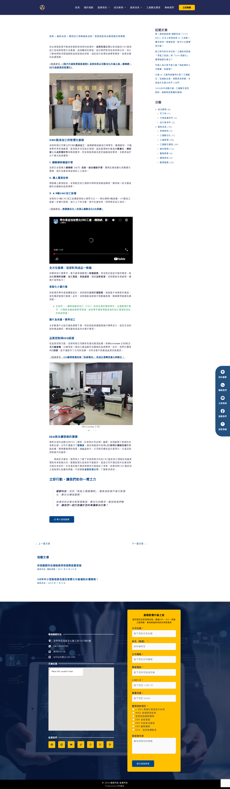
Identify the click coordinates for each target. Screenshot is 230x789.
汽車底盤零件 (166, 118)
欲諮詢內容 (138, 735)
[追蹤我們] (223, 411)
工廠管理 (164, 139)
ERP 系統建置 (142, 719)
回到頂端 (223, 429)
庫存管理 (164, 148)
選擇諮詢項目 (140, 706)
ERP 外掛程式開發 (145, 723)
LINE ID (137, 680)
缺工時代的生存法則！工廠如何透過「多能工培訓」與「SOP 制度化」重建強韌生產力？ (173, 55)
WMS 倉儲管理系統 (145, 712)
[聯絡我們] (223, 385)
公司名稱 (138, 628)
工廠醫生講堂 (166, 144)
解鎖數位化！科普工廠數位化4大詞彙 (82, 208)
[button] (108, 7)
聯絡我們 (223, 390)
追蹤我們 (223, 416)
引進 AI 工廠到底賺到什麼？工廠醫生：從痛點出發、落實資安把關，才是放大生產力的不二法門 (173, 78)
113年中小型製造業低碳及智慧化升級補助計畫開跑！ (68, 579)
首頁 (51, 36)
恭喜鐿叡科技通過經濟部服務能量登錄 (59, 565)
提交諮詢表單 (143, 763)
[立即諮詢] (223, 398)
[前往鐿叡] (223, 372)
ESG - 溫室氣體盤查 (146, 729)
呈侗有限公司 (92, 469)
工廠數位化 (165, 135)
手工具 (163, 113)
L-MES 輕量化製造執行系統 (150, 709)
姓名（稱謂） (140, 641)
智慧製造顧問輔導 (144, 716)
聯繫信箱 (138, 693)
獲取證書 (51, 569)
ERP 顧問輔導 (142, 726)
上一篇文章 (42, 543)
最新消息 (61, 36)
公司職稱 (138, 654)
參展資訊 (164, 130)
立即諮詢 (223, 403)
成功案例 (162, 109)
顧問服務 (164, 162)
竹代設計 (120, 786)
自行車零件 (165, 122)
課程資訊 (164, 157)
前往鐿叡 (223, 377)
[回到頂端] (223, 424)
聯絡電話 (138, 667)
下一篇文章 (139, 543)
